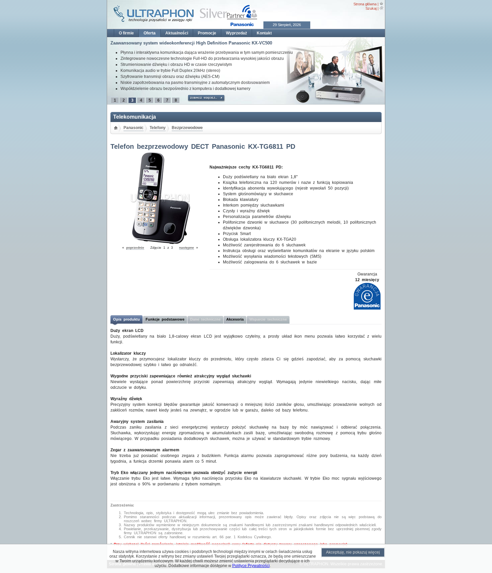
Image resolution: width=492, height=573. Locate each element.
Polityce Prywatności (251, 565)
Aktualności (176, 33)
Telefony (158, 127)
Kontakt (264, 33)
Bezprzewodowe (187, 127)
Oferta (150, 33)
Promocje (207, 33)
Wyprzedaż (236, 33)
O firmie (126, 33)
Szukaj (371, 8)
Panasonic (134, 127)
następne (186, 247)
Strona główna (365, 4)
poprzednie (135, 247)
